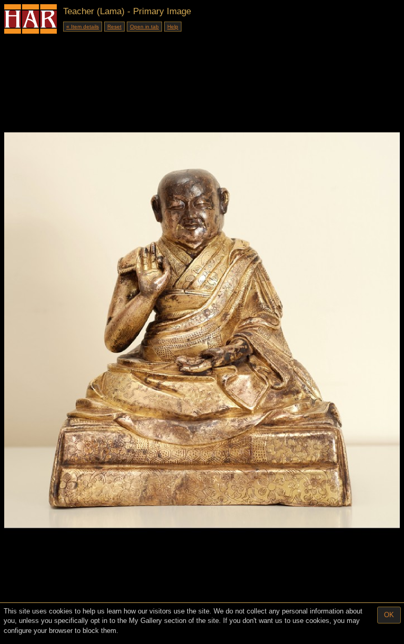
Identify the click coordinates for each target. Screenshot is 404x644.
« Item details (82, 26)
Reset (114, 26)
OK (389, 615)
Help (172, 26)
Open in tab (144, 26)
